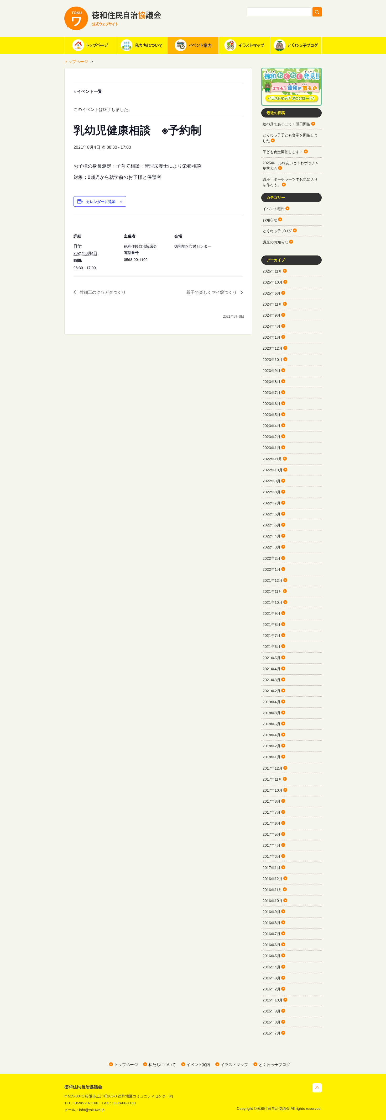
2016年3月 (271, 978)
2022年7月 (271, 503)
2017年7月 (271, 812)
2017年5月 (271, 834)
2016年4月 (271, 967)
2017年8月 (271, 801)
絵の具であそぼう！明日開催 (286, 124)
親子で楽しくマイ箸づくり (212, 292)
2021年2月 (271, 691)
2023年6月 (271, 404)
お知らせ (270, 220)
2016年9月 (271, 912)
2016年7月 (271, 934)
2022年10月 (273, 470)
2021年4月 (271, 669)
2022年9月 (271, 481)
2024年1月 (271, 337)
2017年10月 (273, 790)
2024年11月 (272, 304)
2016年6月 (271, 945)
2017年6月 (271, 823)
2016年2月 (271, 989)
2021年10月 (273, 602)
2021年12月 (273, 580)
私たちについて (141, 45)
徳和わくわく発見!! (291, 87)
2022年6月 (271, 514)
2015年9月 (271, 1011)
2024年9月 (271, 315)
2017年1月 (271, 868)
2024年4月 (271, 326)
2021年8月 (271, 624)
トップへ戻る (317, 1087)
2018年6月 (271, 724)
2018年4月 (271, 735)
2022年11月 (272, 459)
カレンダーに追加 (101, 201)
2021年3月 (271, 680)
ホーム (90, 45)
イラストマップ (244, 45)
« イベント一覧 (88, 91)
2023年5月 (271, 415)
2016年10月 (273, 901)
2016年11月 (272, 890)
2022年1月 (271, 569)
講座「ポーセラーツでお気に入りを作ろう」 (290, 182)
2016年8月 (271, 923)
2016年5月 (271, 956)
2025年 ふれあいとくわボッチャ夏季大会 (291, 165)
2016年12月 (273, 879)
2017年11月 (272, 779)
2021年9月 (271, 613)
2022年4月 (271, 536)
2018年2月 (271, 746)
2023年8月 (271, 382)
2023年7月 (271, 393)
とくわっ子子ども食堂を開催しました (290, 138)
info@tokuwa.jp (92, 1110)
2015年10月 (273, 1000)
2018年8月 (271, 713)
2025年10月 (273, 282)
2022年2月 (271, 558)
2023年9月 (271, 371)
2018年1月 (271, 757)
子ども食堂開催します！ (283, 152)
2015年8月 (271, 1022)
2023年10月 (273, 360)
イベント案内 (193, 45)
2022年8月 (271, 492)
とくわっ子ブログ (295, 45)
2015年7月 (271, 1033)
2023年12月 (273, 348)
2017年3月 (271, 856)
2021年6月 (271, 646)
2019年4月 (271, 702)
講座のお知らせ (275, 242)
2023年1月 (271, 448)
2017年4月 (271, 845)
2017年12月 (273, 768)
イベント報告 (274, 209)
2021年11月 (272, 591)
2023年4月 (271, 426)
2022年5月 (271, 525)
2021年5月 (271, 658)
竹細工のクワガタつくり (102, 292)
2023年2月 (271, 437)
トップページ (76, 61)
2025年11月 (272, 271)
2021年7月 (271, 635)
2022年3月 (271, 547)
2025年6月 (271, 293)
